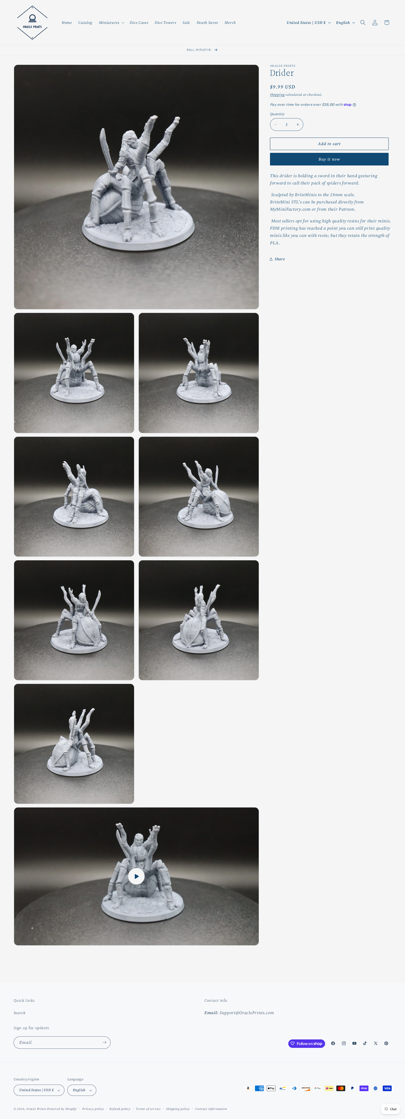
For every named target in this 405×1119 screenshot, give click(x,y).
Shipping (277, 94)
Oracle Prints (36, 1109)
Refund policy (119, 1109)
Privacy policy (93, 1109)
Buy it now (329, 159)
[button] (111, 22)
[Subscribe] (104, 1042)
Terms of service (148, 1109)
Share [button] (280, 259)
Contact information (211, 1109)
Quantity (277, 114)
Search (20, 1012)
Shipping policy (178, 1109)
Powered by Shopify (62, 1109)
